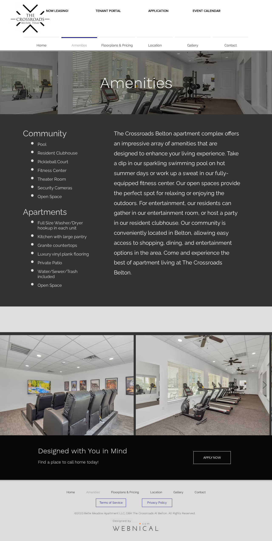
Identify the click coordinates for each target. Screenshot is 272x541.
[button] (57, 10)
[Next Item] (264, 385)
